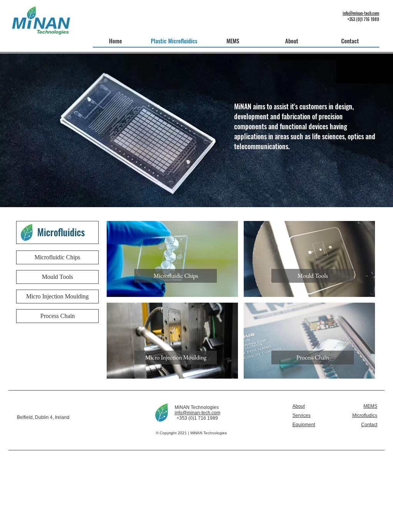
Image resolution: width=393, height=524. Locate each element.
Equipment (303, 424)
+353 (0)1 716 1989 (363, 19)
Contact (369, 424)
